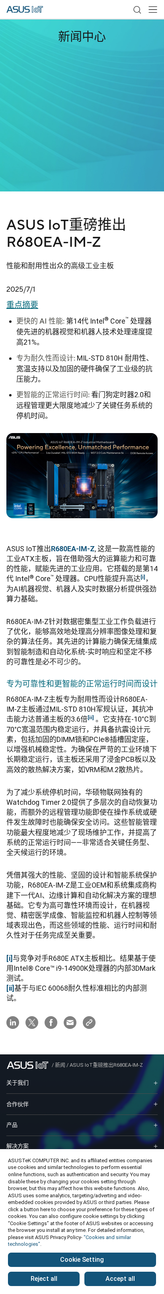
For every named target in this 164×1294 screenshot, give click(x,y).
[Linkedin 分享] (12, 1022)
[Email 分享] (70, 1022)
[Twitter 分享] (31, 1022)
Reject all (44, 1278)
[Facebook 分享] (51, 1022)
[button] (153, 9)
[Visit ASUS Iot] (29, 1065)
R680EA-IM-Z (73, 549)
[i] (9, 958)
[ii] (10, 988)
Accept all (120, 1278)
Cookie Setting (82, 1259)
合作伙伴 (17, 1104)
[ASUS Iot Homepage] (24, 9)
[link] (137, 9)
